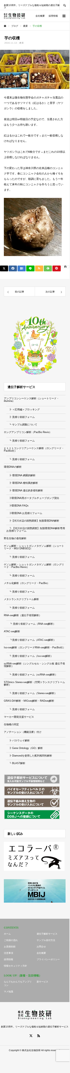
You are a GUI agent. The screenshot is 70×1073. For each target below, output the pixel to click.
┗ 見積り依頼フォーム (20, 440)
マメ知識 (8, 991)
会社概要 (40, 16)
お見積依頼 (9, 946)
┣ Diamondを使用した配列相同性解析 (29, 755)
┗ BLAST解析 (15, 763)
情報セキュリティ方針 (15, 965)
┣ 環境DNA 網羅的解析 (20, 475)
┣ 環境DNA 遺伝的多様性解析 (24, 490)
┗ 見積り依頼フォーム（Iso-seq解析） (29, 656)
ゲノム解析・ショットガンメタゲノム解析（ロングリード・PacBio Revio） (34, 565)
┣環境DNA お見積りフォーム (24, 513)
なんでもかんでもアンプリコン (18, 983)
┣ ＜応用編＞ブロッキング (23, 409)
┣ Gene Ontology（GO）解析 (24, 748)
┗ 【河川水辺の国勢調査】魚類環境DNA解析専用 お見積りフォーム (35, 529)
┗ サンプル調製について (21, 424)
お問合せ (41, 946)
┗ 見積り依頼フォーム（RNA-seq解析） (31, 623)
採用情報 (53, 16)
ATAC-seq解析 (12, 631)
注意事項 (8, 953)
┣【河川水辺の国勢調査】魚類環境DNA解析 (32, 520)
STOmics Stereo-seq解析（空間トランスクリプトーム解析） (34, 683)
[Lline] (30, 268)
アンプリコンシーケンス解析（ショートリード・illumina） (31, 399)
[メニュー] (63, 16)
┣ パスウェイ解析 (18, 740)
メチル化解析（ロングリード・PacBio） (27, 583)
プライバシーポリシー (48, 959)
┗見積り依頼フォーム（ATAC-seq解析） (31, 639)
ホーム (7, 933)
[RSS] (38, 1036)
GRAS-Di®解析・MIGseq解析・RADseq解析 (29, 700)
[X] (31, 1036)
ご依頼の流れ (11, 940)
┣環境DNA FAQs (17, 505)
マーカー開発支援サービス (19, 716)
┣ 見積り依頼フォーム (20, 417)
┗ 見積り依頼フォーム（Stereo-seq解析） (31, 693)
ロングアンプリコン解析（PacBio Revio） (28, 432)
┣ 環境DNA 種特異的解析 (22, 482)
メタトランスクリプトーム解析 (21, 599)
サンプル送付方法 (46, 940)
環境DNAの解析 (13, 466)
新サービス (42, 981)
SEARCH (64, 5)
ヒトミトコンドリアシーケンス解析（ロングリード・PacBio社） (34, 449)
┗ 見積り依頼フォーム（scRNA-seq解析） (31, 674)
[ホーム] (5, 26)
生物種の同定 (11, 724)
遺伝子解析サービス (47, 933)
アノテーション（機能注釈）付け (22, 732)
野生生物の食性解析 (15, 538)
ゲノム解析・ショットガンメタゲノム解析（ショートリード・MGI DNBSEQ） (34, 547)
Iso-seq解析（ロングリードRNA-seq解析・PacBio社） (34, 647)
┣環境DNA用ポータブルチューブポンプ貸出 (32, 498)
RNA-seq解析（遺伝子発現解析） (22, 615)
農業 (21, 43)
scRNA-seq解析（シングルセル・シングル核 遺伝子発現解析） (34, 665)
